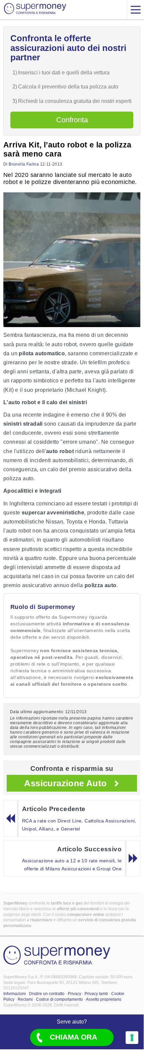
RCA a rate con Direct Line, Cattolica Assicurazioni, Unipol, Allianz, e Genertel (79, 824)
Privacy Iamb (96, 993)
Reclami (25, 999)
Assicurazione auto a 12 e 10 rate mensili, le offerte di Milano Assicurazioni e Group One (72, 864)
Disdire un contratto (46, 993)
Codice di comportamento (59, 999)
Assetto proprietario (103, 999)
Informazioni (14, 993)
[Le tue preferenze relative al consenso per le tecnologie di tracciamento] (132, 1037)
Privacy (74, 993)
